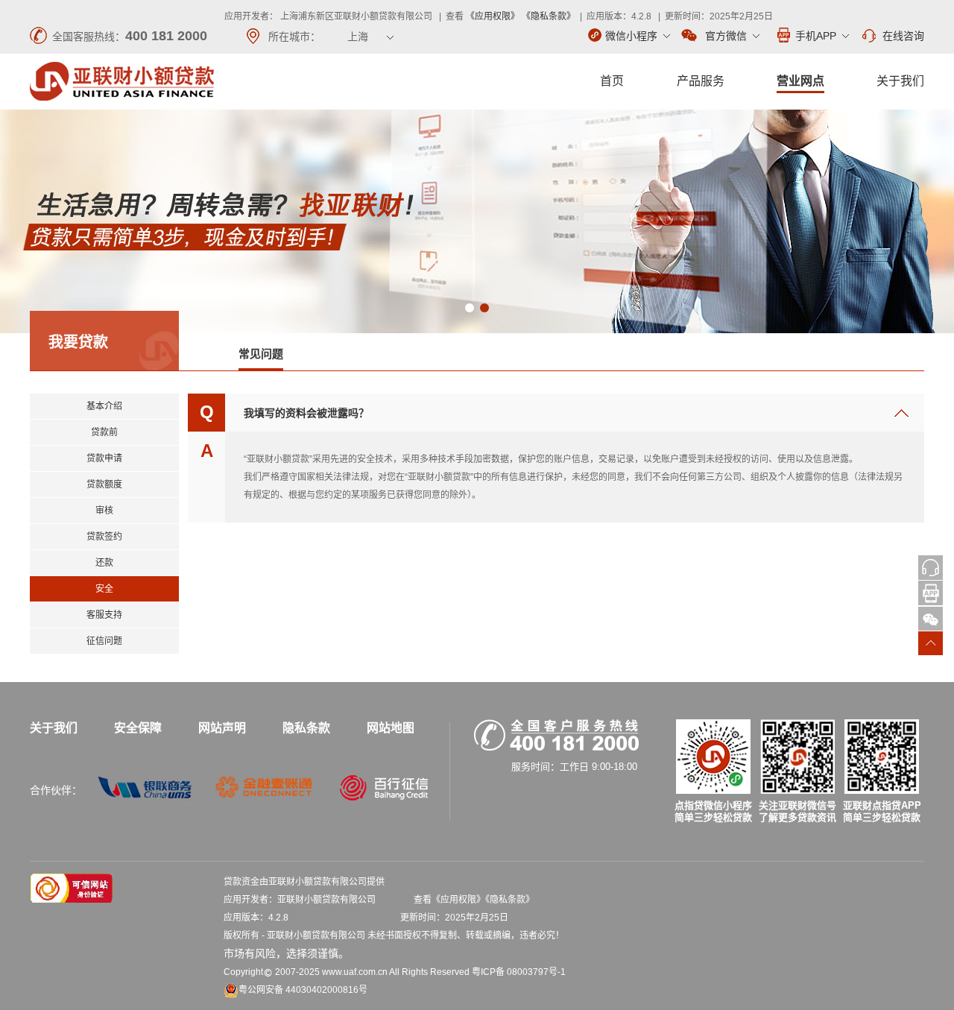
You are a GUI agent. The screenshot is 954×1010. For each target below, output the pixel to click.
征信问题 (104, 641)
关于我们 (900, 81)
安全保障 (138, 728)
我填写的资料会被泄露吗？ (306, 413)
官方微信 (726, 36)
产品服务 (700, 81)
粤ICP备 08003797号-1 (519, 972)
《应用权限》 (492, 16)
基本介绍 (104, 406)
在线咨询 (903, 36)
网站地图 (390, 728)
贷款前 (104, 432)
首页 (612, 81)
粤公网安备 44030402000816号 (302, 990)
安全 (104, 589)
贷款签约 (104, 536)
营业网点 (800, 81)
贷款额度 (104, 484)
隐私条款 (306, 728)
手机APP (815, 36)
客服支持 (104, 615)
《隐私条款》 (548, 16)
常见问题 (260, 353)
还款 (104, 563)
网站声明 (222, 728)
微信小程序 (631, 36)
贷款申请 (104, 458)
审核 (104, 510)
